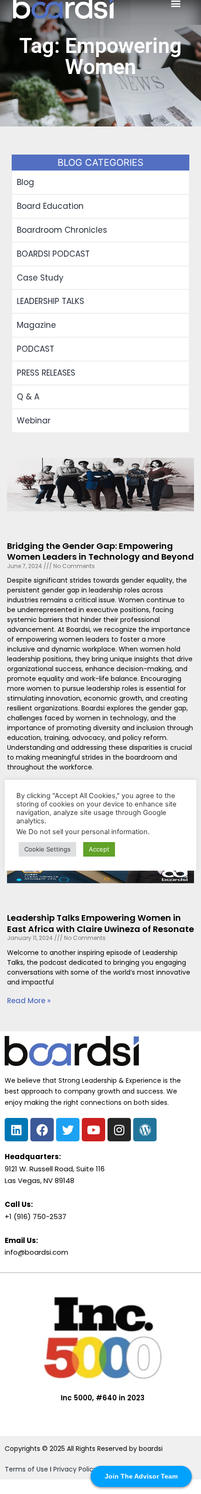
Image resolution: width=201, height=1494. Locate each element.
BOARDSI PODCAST (53, 253)
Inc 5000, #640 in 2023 (102, 1398)
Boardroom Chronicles (62, 230)
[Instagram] (119, 1129)
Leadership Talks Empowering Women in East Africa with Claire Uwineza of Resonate (100, 923)
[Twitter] (67, 1129)
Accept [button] (99, 849)
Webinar (33, 420)
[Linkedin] (16, 1129)
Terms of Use (26, 1469)
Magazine (36, 325)
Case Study (40, 277)
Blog (25, 182)
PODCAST (35, 349)
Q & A (28, 396)
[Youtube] (93, 1129)
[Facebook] (42, 1129)
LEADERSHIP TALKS (50, 301)
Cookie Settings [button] (47, 849)
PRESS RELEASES (46, 372)
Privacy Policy (75, 1469)
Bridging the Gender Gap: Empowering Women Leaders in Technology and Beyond (100, 551)
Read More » (28, 1001)
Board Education (50, 206)
